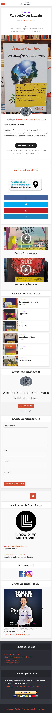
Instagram (41, 709)
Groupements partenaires (14, 554)
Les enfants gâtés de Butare (27, 338)
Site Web (7, 472)
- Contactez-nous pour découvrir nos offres (21, 686)
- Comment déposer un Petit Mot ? (18, 657)
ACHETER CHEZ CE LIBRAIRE (26, 145)
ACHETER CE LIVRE (26, 169)
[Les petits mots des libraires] (26, 3)
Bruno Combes (29, 20)
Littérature (26, 12)
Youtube (33, 709)
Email (7, 461)
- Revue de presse (11, 660)
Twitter (17, 709)
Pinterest (25, 709)
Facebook (10, 709)
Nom (6, 450)
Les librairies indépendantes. (15, 546)
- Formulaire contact (12, 662)
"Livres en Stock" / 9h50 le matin (17, 634)
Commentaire (9, 426)
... (26, 26)
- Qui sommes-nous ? (12, 654)
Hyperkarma (24, 313)
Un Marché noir (25, 360)
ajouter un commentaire (33, 29)
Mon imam (23, 325)
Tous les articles (26, 405)
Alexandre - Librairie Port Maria (28, 31)
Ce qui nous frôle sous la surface (28, 303)
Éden (21, 348)
